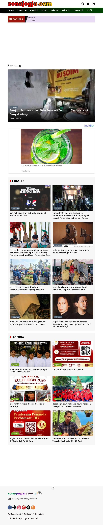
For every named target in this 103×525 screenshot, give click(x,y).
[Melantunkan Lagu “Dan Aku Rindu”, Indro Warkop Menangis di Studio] (73, 235)
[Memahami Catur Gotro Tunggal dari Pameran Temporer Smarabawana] (73, 272)
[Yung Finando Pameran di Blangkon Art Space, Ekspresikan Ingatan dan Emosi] (30, 307)
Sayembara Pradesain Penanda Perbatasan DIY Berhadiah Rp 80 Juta (30, 439)
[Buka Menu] (88, 3)
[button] (82, 3)
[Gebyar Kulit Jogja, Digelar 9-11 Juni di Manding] (30, 389)
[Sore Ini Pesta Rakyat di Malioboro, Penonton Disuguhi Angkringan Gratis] (30, 272)
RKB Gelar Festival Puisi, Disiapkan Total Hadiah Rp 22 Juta (28, 214)
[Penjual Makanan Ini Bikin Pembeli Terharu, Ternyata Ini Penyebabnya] (51, 95)
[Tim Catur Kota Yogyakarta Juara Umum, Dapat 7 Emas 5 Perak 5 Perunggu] (93, 19)
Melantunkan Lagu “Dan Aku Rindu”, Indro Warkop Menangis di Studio (71, 251)
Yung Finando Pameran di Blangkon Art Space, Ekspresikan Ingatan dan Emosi (27, 323)
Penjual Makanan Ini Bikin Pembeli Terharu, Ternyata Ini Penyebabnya (49, 112)
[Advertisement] (55, 42)
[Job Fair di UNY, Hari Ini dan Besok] (73, 354)
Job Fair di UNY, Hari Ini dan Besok (68, 369)
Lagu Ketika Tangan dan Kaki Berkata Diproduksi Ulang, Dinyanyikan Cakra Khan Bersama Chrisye (72, 324)
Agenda (15, 364)
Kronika (14, 107)
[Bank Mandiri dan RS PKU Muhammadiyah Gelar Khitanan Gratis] (30, 354)
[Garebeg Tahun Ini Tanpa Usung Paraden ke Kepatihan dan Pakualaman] (73, 389)
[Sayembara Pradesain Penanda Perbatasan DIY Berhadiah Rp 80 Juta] (30, 423)
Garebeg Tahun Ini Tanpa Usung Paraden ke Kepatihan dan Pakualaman (72, 405)
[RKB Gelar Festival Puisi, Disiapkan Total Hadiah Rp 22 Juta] (30, 198)
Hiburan (15, 208)
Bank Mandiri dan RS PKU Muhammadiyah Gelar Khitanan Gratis (28, 370)
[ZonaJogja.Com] (30, 3)
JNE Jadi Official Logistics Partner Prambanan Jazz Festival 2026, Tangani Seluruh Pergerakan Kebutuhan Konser (71, 215)
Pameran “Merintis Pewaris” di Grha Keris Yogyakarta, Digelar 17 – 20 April (71, 439)
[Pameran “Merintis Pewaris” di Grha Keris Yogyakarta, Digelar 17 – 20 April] (73, 423)
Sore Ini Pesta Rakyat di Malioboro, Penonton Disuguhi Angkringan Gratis (27, 288)
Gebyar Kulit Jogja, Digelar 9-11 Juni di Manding (27, 405)
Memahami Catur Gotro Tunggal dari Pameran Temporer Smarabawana (70, 288)
